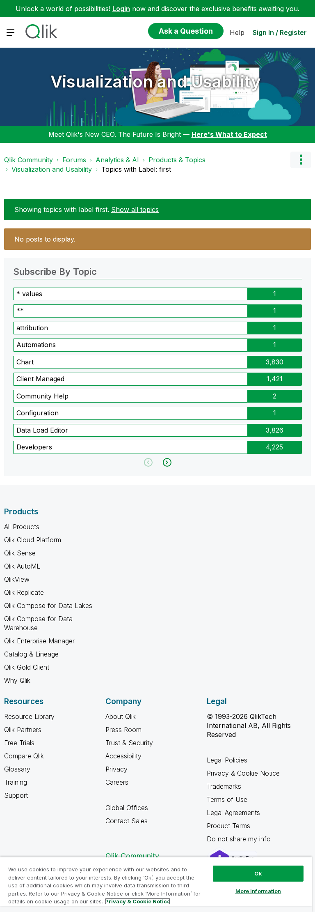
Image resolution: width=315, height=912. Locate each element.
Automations (36, 345)
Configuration (37, 413)
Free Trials (19, 743)
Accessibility (123, 756)
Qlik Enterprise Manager (39, 641)
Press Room (123, 729)
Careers (116, 782)
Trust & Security (129, 743)
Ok (258, 873)
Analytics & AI (117, 160)
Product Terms (228, 826)
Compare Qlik (24, 756)
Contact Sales (126, 821)
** (20, 310)
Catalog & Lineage (31, 654)
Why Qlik (17, 680)
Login (121, 9)
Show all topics (135, 209)
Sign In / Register (280, 32)
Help (237, 32)
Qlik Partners (22, 729)
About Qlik (120, 716)
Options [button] (300, 160)
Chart (25, 362)
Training (15, 782)
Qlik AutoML (22, 566)
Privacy (116, 769)
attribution (32, 328)
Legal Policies (227, 760)
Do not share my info (240, 839)
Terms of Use (227, 799)
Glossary (17, 769)
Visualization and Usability (155, 81)
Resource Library (29, 716)
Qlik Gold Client (26, 667)
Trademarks (224, 786)
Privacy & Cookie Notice (243, 773)
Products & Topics (176, 160)
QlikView (17, 579)
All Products (21, 527)
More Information (258, 891)
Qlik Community (28, 160)
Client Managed (40, 379)
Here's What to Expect (229, 134)
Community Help (42, 396)
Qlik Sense (20, 553)
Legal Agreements (233, 812)
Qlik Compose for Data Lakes (48, 605)
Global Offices (126, 808)
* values (29, 294)
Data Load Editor (42, 430)
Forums (74, 160)
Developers (34, 447)
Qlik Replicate (24, 592)
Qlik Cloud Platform (32, 540)
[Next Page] (166, 462)
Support (16, 795)
